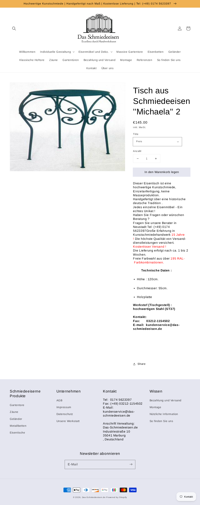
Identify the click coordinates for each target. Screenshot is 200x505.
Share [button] (142, 363)
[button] (14, 28)
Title (135, 134)
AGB (59, 400)
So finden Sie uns (161, 421)
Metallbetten (18, 425)
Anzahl (137, 151)
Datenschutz (64, 414)
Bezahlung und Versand (166, 400)
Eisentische (17, 432)
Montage (155, 407)
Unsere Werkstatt (68, 421)
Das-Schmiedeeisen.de (94, 497)
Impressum (63, 407)
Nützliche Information (164, 414)
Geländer (16, 418)
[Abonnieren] (131, 464)
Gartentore (17, 405)
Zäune (14, 411)
